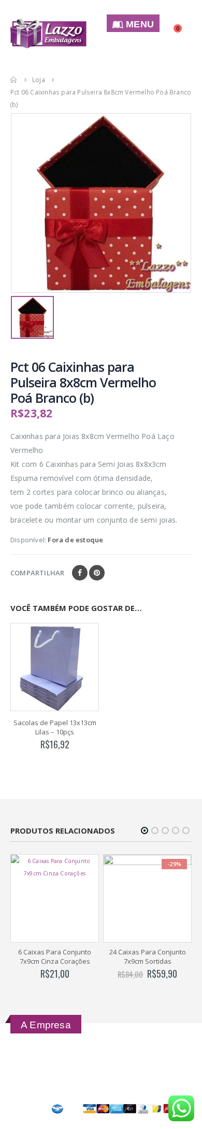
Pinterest (97, 573)
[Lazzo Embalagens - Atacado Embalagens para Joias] (48, 33)
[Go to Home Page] (14, 79)
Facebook (80, 573)
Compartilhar (37, 572)
